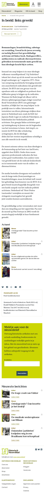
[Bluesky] (3, 287)
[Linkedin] (20, 287)
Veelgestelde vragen (9, 484)
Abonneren (23, 4)
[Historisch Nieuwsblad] (8, 4)
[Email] (16, 287)
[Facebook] (7, 287)
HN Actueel (30, 11)
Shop (40, 11)
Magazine (18, 11)
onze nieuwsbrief (19, 457)
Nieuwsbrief (6, 11)
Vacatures (27, 470)
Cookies (26, 491)
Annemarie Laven (7, 26)
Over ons (5, 464)
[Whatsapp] (11, 287)
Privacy (25, 487)
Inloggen (26, 467)
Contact (5, 487)
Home (4, 15)
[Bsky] (39, 449)
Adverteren (6, 475)
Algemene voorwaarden (31, 484)
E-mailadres (8, 360)
